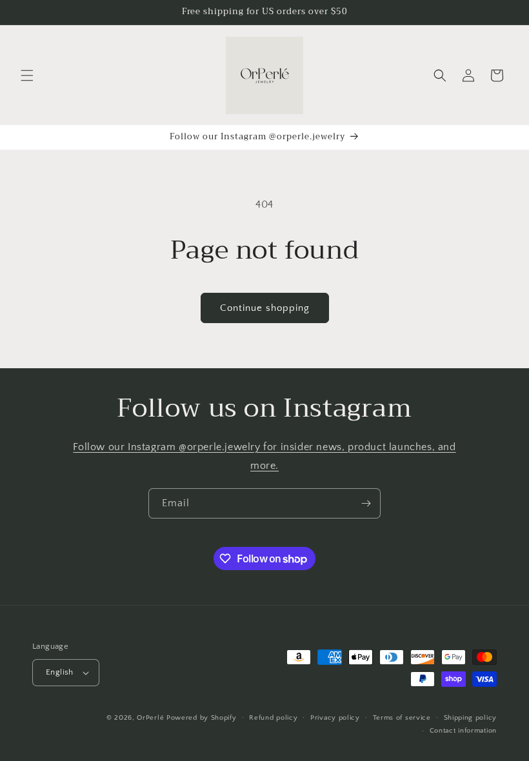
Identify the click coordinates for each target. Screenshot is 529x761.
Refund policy (273, 718)
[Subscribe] (366, 503)
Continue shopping (265, 307)
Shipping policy (470, 718)
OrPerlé (150, 718)
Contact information (463, 731)
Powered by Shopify (201, 718)
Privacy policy (335, 718)
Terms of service (402, 718)
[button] (27, 75)
